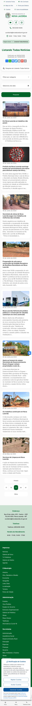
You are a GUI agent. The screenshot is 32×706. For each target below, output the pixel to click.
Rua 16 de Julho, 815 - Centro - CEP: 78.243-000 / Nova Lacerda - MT (16, 515)
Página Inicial (7, 41)
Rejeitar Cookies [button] (16, 679)
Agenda (5, 563)
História (5, 572)
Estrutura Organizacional (11, 610)
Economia (6, 578)
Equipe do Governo (9, 607)
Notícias (5, 552)
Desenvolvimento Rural (10, 639)
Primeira (16, 480)
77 (6, 487)
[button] (7, 9)
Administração (7, 633)
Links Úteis (6, 583)
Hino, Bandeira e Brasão (10, 575)
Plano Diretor (7, 618)
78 (11, 487)
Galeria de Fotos (8, 554)
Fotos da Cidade (8, 592)
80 (21, 487)
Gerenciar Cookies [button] (16, 690)
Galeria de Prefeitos (9, 612)
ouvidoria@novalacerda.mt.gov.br (16, 32)
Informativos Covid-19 (10, 624)
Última (16, 494)
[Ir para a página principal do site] (16, 15)
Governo (5, 650)
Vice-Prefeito (7, 604)
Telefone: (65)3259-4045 (16, 527)
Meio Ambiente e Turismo (11, 653)
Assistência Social (8, 636)
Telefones (6, 621)
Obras (4, 615)
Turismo (5, 589)
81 (25, 487)
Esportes (5, 644)
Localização (6, 586)
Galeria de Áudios (8, 560)
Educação (6, 641)
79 (16, 487)
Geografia (6, 581)
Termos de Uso (22, 694)
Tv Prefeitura (7, 557)
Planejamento (7, 658)
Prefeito (5, 601)
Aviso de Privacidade (13, 694)
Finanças (5, 647)
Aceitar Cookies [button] (16, 685)
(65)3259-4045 (17, 28)
